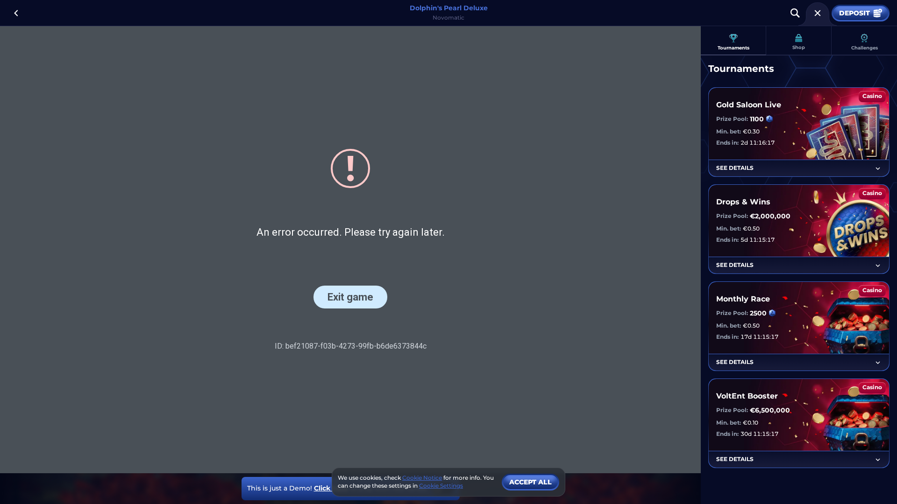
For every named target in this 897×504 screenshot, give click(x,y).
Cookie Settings (441, 486)
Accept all (530, 482)
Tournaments (733, 48)
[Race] (817, 13)
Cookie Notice (422, 477)
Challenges (864, 48)
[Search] (795, 13)
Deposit (854, 13)
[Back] (15, 13)
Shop (798, 47)
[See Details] (878, 168)
